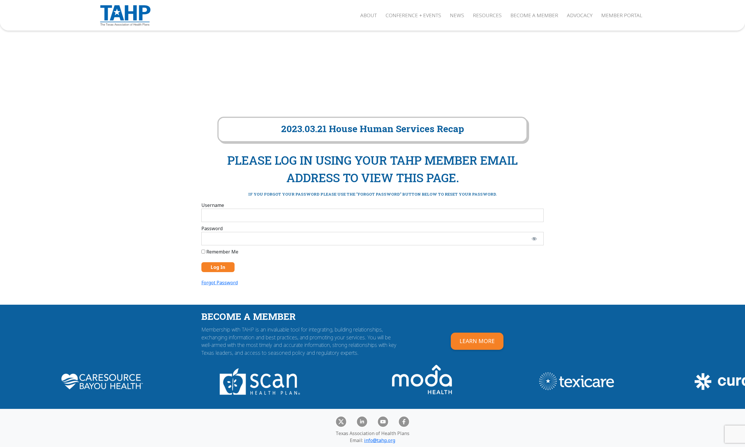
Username (212, 205)
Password (212, 228)
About (368, 15)
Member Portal (621, 15)
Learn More (477, 341)
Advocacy (580, 15)
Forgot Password (219, 282)
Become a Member (534, 15)
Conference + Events (413, 15)
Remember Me (221, 252)
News (457, 15)
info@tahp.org (379, 440)
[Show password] (534, 238)
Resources (487, 15)
